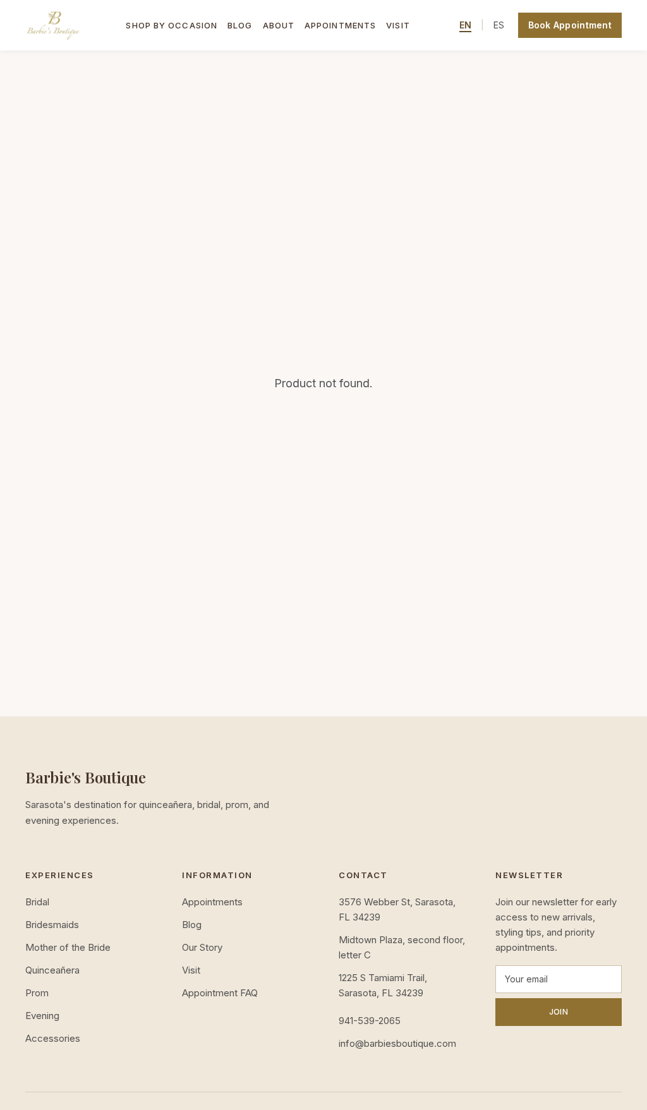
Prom (37, 993)
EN (465, 25)
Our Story (202, 947)
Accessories (52, 1038)
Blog (192, 925)
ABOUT (279, 25)
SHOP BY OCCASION (171, 25)
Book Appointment (570, 25)
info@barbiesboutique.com (397, 1043)
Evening (42, 1016)
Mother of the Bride (68, 947)
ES (498, 25)
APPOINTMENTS (340, 25)
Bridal (37, 902)
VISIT (398, 25)
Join (558, 1011)
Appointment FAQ (220, 993)
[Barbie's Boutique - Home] (53, 25)
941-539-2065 (370, 1021)
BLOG (239, 25)
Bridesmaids (52, 925)
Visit (191, 970)
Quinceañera (52, 970)
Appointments (212, 902)
